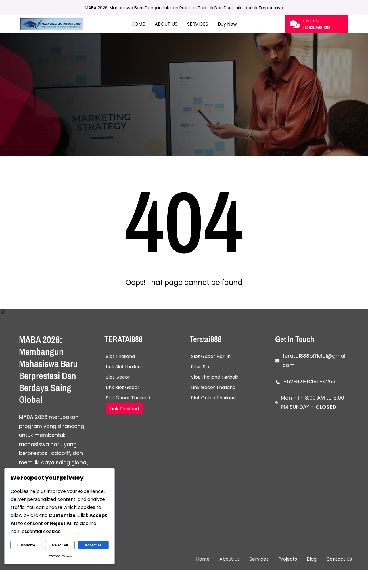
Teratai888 (206, 339)
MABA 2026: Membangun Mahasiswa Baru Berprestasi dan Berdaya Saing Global (48, 369)
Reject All (60, 545)
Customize (26, 545)
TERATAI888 (123, 339)
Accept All (93, 545)
